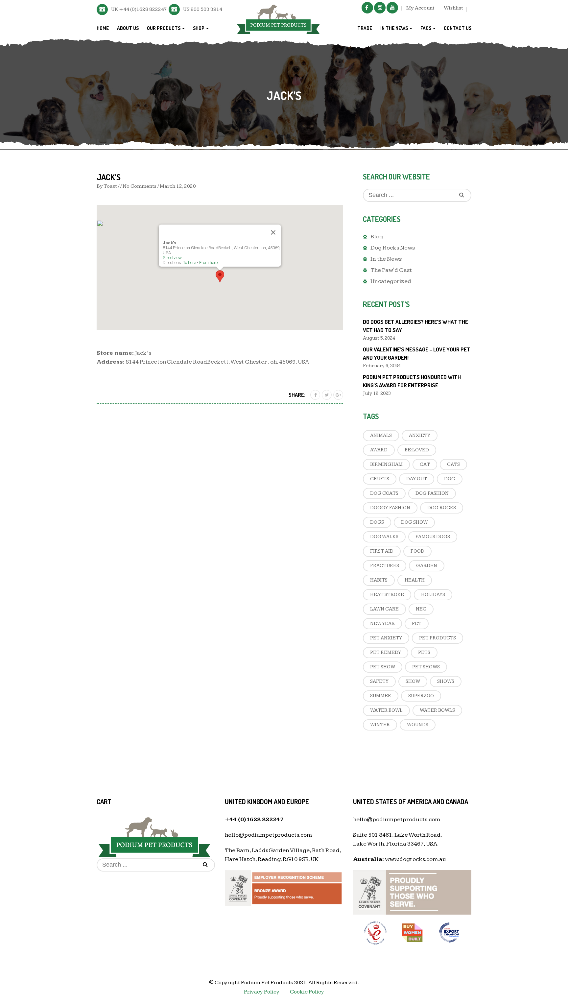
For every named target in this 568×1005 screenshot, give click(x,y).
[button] (220, 276)
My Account (420, 8)
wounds (417, 725)
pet (416, 623)
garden (426, 565)
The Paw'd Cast (391, 270)
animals (381, 435)
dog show (414, 522)
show (413, 681)
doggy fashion (390, 508)
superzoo (421, 696)
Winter (380, 725)
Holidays (433, 594)
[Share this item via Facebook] (315, 395)
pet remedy (385, 652)
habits (379, 580)
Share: (297, 395)
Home (103, 28)
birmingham (386, 464)
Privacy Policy (261, 992)
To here (189, 262)
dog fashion (432, 493)
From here (208, 262)
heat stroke (387, 594)
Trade (364, 28)
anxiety (419, 435)
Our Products (164, 28)
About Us (128, 28)
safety (379, 681)
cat (425, 464)
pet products (437, 638)
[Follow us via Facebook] (367, 7)
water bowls (437, 710)
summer (380, 696)
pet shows (426, 667)
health (415, 580)
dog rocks (441, 508)
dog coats (384, 493)
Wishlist (453, 8)
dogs (377, 522)
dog (449, 479)
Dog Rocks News (392, 247)
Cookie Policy (307, 992)
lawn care (384, 609)
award (379, 450)
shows (445, 681)
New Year (382, 623)
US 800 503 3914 (202, 9)
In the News (394, 28)
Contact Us (457, 28)
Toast (110, 186)
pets (424, 652)
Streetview (172, 257)
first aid (381, 551)
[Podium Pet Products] (278, 18)
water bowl (386, 710)
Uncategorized (390, 281)
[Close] (273, 232)
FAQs (426, 28)
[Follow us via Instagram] (380, 7)
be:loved (417, 450)
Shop (199, 28)
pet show (382, 667)
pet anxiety (386, 638)
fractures (384, 565)
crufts (379, 479)
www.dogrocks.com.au (415, 859)
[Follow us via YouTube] (392, 7)
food (417, 551)
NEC (421, 609)
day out (416, 479)
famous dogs (432, 536)
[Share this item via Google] (338, 395)
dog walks (384, 536)
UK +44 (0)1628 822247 (139, 9)
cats (453, 464)
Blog (376, 236)
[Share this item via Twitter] (327, 395)
